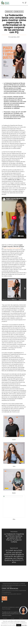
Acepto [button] (18, 625)
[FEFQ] (5, 3)
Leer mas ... (24, 625)
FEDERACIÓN (9, 11)
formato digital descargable (12, 248)
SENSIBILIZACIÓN (18, 11)
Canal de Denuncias (10, 588)
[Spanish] (4, 598)
